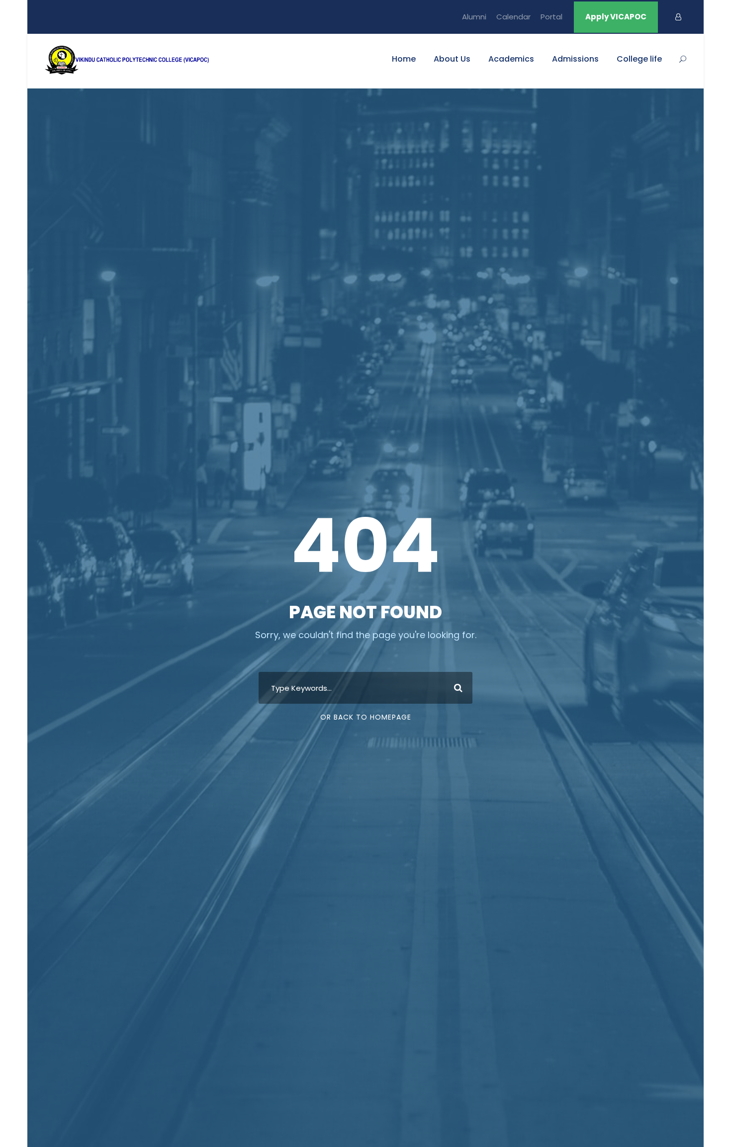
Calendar (513, 16)
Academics (511, 59)
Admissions (575, 59)
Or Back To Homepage (365, 717)
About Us (452, 59)
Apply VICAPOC (615, 16)
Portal (551, 16)
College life (639, 59)
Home (404, 59)
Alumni (474, 16)
